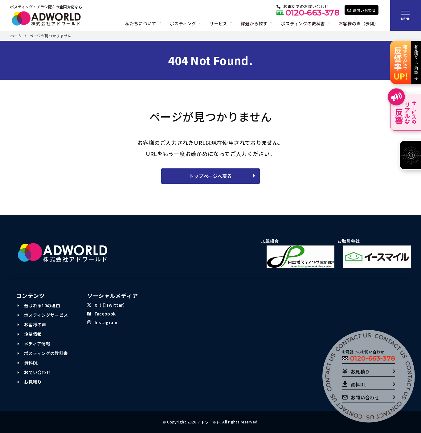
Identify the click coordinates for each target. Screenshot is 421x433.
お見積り (32, 382)
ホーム (16, 36)
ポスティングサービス (45, 315)
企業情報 (32, 334)
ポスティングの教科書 (45, 353)
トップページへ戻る (210, 176)
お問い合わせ (37, 372)
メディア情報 (36, 343)
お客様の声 (34, 324)
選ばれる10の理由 (41, 305)
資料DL (30, 363)
